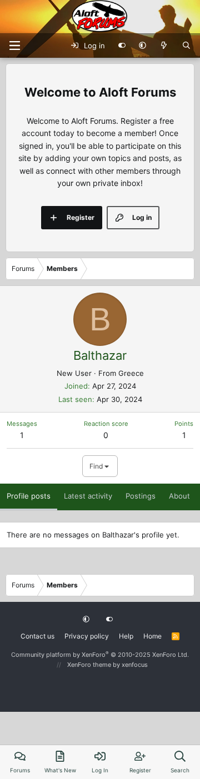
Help (126, 636)
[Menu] (14, 45)
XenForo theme (89, 665)
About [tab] (179, 495)
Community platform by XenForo (100, 655)
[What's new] (164, 45)
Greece (131, 373)
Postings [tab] (141, 495)
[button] (142, 45)
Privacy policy (86, 636)
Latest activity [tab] (88, 495)
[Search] (186, 45)
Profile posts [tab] (29, 495)
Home (152, 636)
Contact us (37, 636)
